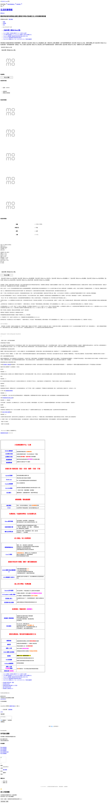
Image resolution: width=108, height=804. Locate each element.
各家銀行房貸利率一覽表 (8, 682)
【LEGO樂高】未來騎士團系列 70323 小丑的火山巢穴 (15, 33)
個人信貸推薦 (3, 748)
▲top (1, 711)
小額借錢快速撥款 (9, 390)
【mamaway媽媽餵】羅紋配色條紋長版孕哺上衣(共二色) (15, 36)
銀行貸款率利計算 (7, 687)
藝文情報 (11, 19)
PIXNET (44, 786)
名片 (4, 24)
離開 (7, 801)
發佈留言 (2, 721)
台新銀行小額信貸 (7, 364)
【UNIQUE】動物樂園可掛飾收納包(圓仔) (12, 37)
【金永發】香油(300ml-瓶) (11, 30)
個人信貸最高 (3, 753)
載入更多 (2, 714)
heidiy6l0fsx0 (3, 698)
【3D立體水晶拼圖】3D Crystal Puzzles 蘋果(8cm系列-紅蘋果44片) (17, 34)
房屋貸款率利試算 (4, 432)
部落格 (4, 23)
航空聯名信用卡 (6, 684)
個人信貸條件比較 (4, 751)
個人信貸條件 (3, 750)
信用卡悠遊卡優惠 (6, 412)
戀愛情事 (10, 709)
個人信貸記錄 (3, 747)
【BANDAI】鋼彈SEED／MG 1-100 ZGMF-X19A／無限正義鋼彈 (17, 39)
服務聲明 (66, 786)
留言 (14, 706)
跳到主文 (2, 13)
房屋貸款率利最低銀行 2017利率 (10, 685)
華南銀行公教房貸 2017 (8, 688)
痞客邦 (10, 706)
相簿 (4, 21)
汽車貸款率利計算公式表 (7, 397)
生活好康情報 (6, 10)
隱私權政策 (61, 786)
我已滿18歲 (3, 801)
